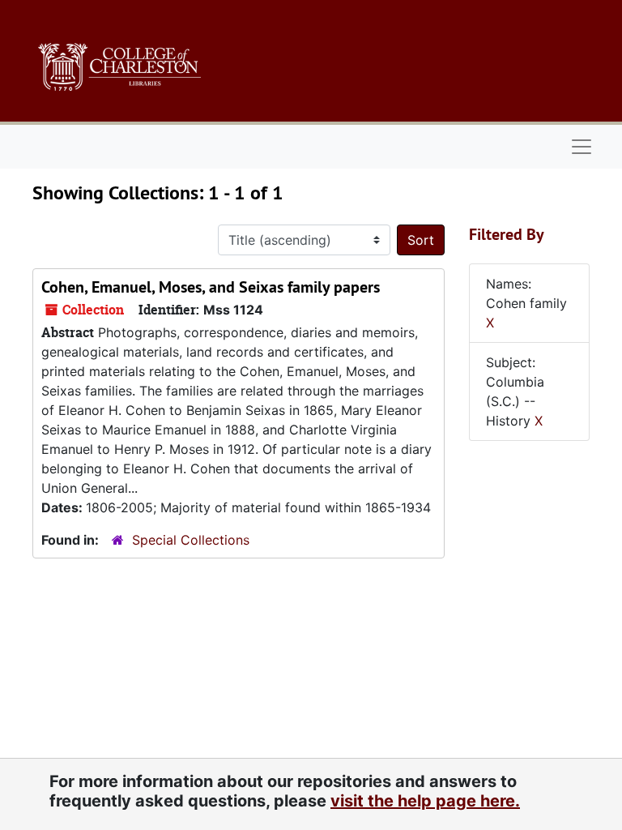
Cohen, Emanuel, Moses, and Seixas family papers (210, 286)
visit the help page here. (425, 801)
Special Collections (190, 540)
